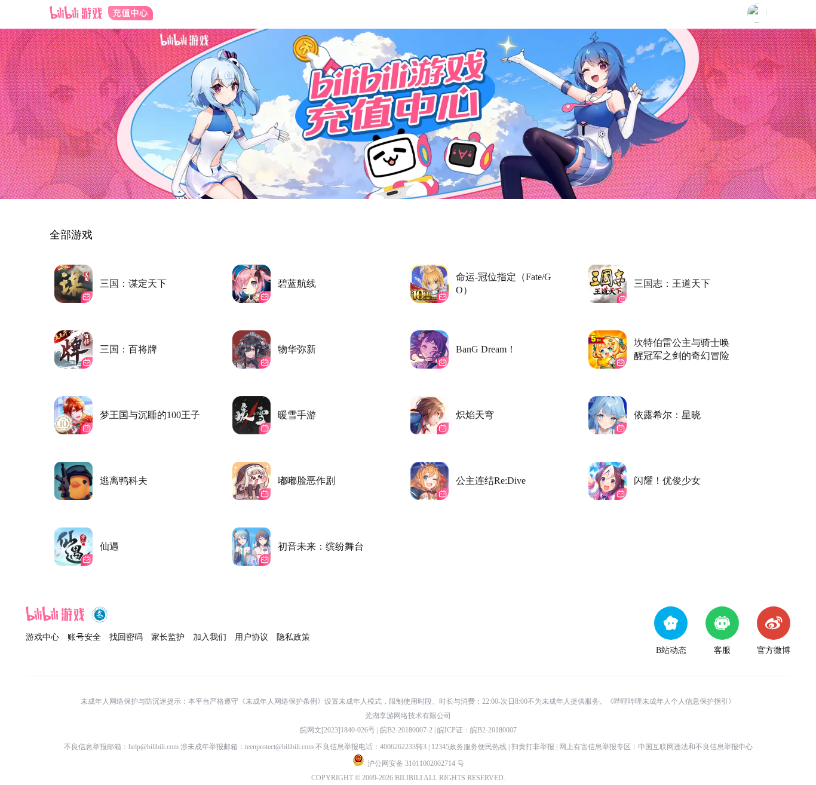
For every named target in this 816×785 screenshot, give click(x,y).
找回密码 (126, 637)
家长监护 (168, 637)
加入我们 (209, 637)
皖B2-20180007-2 (406, 730)
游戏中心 (42, 637)
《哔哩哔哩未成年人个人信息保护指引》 (670, 701)
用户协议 (251, 637)
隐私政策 (293, 637)
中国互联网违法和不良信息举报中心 (695, 747)
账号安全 (84, 637)
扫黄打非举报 (532, 747)
